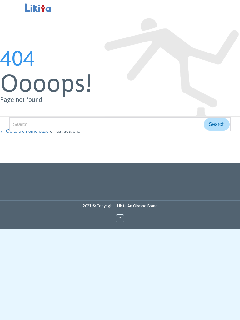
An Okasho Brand (143, 205)
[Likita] (38, 8)
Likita (122, 205)
